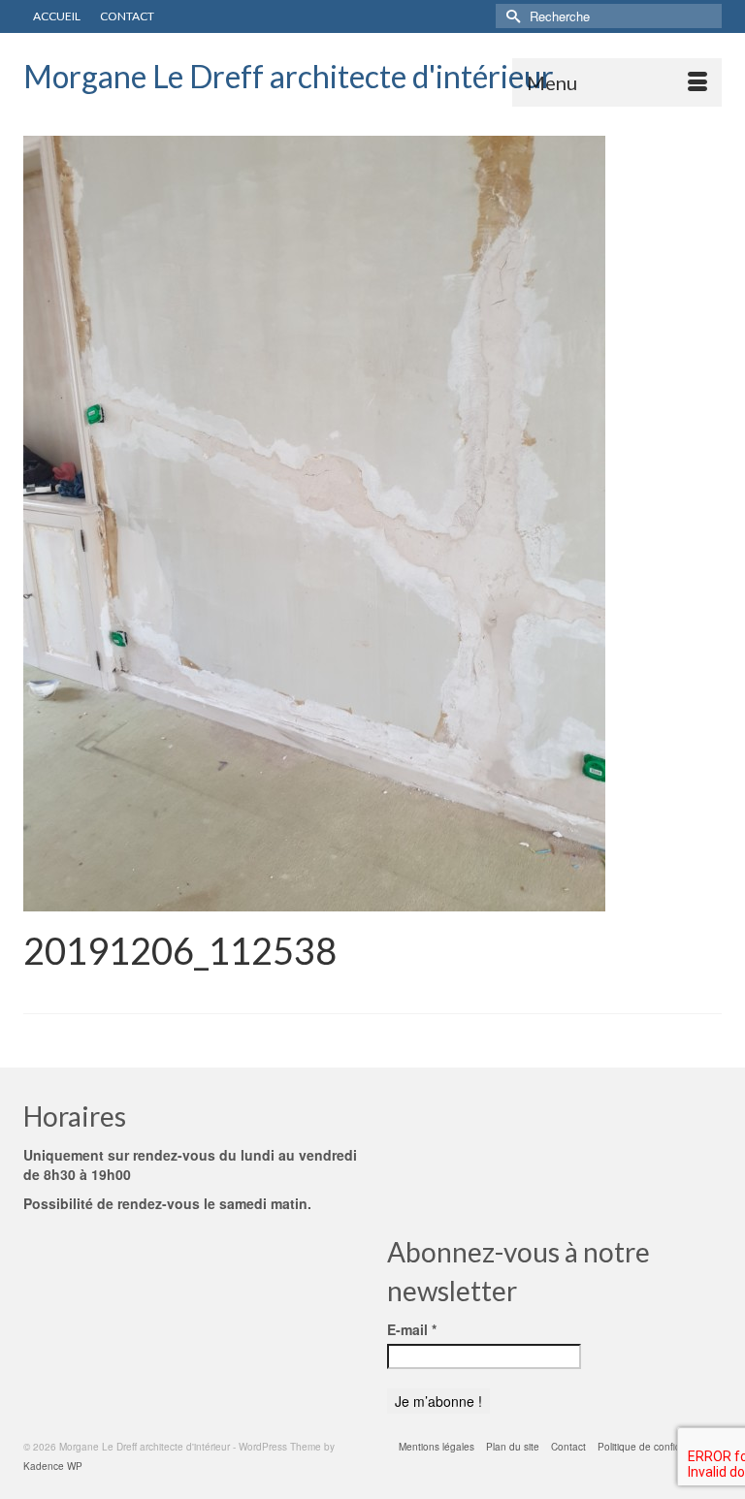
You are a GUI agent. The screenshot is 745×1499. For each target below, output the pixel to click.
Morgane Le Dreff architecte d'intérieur (288, 76)
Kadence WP (52, 1466)
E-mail (412, 1329)
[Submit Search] (510, 16)
